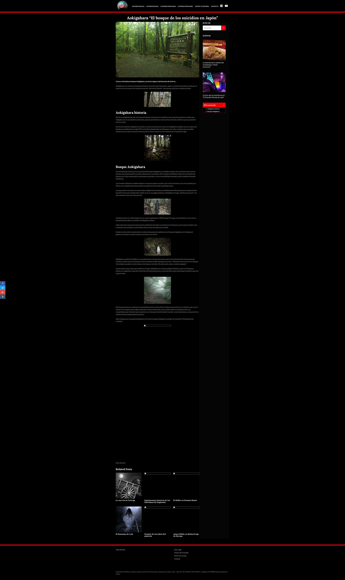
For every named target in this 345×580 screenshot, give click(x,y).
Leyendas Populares (185, 6)
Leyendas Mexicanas (168, 6)
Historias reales (138, 6)
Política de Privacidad (181, 552)
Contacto (214, 6)
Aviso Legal (177, 549)
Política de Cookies (180, 556)
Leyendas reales (152, 6)
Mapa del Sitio (120, 549)
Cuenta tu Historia (202, 6)
